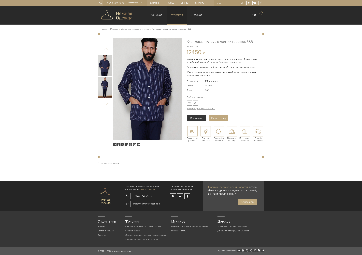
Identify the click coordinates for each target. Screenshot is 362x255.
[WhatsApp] (130, 144)
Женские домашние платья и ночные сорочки (146, 235)
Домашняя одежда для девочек (232, 226)
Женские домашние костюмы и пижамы (143, 226)
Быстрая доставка (206, 139)
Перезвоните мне (134, 3)
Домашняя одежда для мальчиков (233, 231)
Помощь (170, 3)
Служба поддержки (258, 139)
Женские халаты (132, 231)
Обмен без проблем (219, 139)
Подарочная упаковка (245, 139)
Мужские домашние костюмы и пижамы (189, 226)
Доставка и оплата (106, 231)
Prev (106, 49)
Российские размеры (192, 139)
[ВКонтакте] (115, 144)
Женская (156, 15)
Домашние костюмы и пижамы (135, 29)
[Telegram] (138, 144)
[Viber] (126, 144)
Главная (103, 29)
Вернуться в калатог (110, 163)
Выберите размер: (196, 97)
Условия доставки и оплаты (201, 108)
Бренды (184, 3)
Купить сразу (218, 118)
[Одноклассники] (118, 144)
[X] (122, 144)
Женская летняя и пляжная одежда (141, 239)
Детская (196, 15)
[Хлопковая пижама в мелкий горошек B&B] (105, 65)
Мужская (177, 15)
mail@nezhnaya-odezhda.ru (146, 203)
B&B (207, 90)
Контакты (199, 3)
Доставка (154, 3)
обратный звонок (147, 189)
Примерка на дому (231, 139)
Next (106, 104)
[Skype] (134, 144)
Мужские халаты (178, 231)
